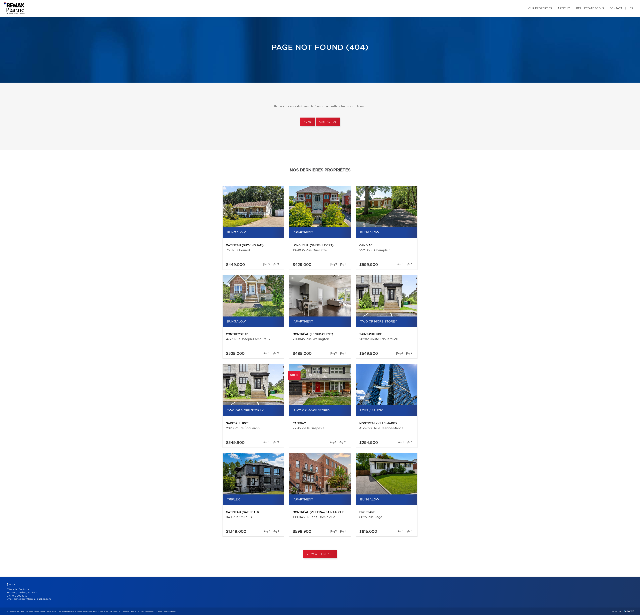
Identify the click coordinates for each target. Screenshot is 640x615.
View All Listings (320, 554)
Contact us (327, 122)
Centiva (629, 611)
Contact (616, 8)
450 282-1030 (20, 596)
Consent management (166, 611)
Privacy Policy (130, 611)
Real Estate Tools (590, 8)
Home (308, 122)
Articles (564, 8)
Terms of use (146, 611)
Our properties (540, 8)
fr (631, 8)
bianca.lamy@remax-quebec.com (32, 599)
